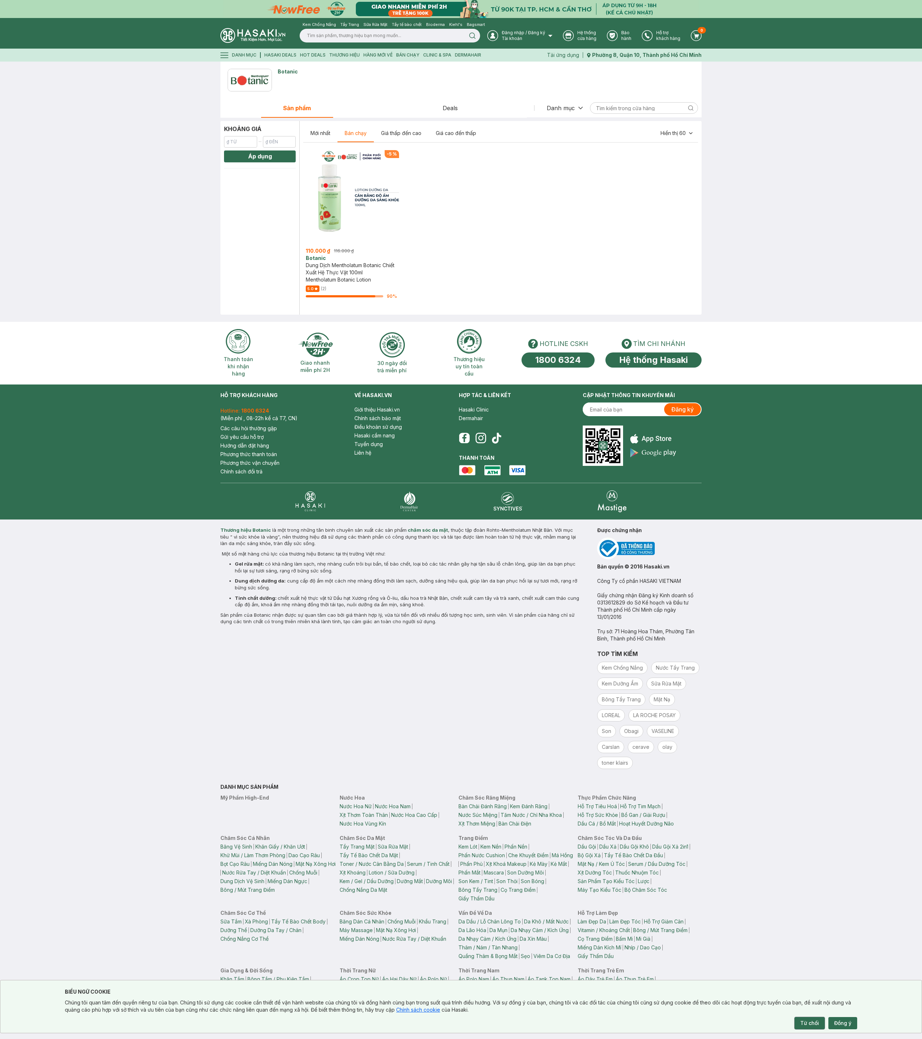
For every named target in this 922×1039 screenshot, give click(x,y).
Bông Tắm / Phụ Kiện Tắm (278, 979)
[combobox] (677, 133)
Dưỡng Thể (233, 930)
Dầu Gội (587, 847)
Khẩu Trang (432, 921)
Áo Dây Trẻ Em (595, 979)
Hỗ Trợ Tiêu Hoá (597, 806)
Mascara (494, 872)
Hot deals (313, 55)
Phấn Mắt (469, 872)
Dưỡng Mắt (410, 881)
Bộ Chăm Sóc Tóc (646, 890)
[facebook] (464, 438)
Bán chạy (356, 133)
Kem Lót (467, 847)
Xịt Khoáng (353, 872)
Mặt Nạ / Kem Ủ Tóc (601, 864)
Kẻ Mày (538, 864)
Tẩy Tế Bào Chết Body (298, 921)
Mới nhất (320, 133)
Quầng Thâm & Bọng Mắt (488, 956)
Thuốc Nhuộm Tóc (637, 872)
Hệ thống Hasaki (653, 360)
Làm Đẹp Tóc (625, 921)
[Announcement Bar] (461, 9)
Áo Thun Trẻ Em (635, 979)
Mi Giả (643, 939)
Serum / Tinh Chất (428, 864)
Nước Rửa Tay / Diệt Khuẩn (254, 872)
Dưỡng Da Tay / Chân (275, 930)
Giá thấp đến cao (401, 133)
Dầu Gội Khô (634, 847)
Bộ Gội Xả (589, 855)
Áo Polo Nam (473, 979)
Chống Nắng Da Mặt (363, 890)
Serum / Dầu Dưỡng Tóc (656, 864)
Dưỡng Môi (439, 881)
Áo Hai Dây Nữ (399, 979)
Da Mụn (498, 930)
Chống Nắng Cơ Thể (244, 939)
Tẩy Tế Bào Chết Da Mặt (369, 855)
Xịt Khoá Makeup (506, 864)
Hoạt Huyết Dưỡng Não (646, 823)
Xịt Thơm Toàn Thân (364, 815)
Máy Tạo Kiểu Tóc (599, 890)
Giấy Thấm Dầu (476, 898)
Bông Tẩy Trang (477, 890)
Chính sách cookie (418, 1010)
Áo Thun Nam (508, 979)
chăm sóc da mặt (428, 530)
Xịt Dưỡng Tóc (595, 872)
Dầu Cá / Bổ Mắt (597, 823)
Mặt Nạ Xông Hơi (316, 864)
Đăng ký (682, 409)
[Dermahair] (409, 501)
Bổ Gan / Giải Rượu (643, 815)
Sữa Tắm (231, 921)
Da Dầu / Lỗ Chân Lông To (489, 921)
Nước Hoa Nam (393, 806)
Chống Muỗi (303, 872)
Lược (643, 881)
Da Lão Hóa (472, 930)
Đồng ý (842, 1023)
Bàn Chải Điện (514, 823)
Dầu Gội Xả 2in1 (670, 847)
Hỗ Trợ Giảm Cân (664, 921)
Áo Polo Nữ (433, 979)
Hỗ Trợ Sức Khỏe (598, 815)
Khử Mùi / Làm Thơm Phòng (252, 855)
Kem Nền (490, 847)
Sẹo (525, 956)
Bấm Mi (624, 939)
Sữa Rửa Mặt (393, 847)
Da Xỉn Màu (533, 939)
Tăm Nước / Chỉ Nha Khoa (531, 815)
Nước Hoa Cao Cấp (414, 815)
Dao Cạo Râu (304, 855)
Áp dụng (260, 156)
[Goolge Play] (653, 453)
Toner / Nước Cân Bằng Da (372, 864)
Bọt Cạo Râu (235, 864)
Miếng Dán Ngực (287, 881)
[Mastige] (612, 501)
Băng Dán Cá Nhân (362, 921)
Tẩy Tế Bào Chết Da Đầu (633, 855)
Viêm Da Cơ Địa (551, 956)
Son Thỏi (507, 881)
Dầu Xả (608, 847)
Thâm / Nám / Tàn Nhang (488, 947)
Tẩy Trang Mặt (357, 847)
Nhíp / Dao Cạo (643, 947)
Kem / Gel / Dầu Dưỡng (367, 881)
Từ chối (809, 1023)
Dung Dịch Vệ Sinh (242, 881)
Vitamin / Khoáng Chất (604, 930)
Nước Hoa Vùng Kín (363, 823)
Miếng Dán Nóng (272, 864)
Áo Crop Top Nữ (359, 979)
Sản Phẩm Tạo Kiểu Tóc (606, 881)
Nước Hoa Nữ (356, 806)
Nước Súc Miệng (477, 815)
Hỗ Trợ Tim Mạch (640, 806)
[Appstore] (653, 439)
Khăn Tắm (232, 979)
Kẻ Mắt (559, 864)
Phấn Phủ (471, 864)
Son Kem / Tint (475, 881)
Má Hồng (562, 855)
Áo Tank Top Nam (549, 979)
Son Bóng (532, 881)
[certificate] (649, 548)
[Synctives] (508, 501)
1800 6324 (558, 360)
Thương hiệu (344, 55)
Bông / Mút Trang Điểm (247, 890)
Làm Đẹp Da (592, 921)
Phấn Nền (516, 847)
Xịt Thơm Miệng (476, 823)
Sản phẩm (297, 108)
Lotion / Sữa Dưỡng (392, 872)
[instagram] (480, 438)
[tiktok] (496, 438)
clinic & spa (437, 55)
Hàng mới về (378, 55)
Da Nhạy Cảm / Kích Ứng (540, 930)
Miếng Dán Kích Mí (599, 947)
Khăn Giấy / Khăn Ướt (280, 847)
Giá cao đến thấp (456, 133)
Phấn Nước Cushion (481, 855)
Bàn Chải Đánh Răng (482, 806)
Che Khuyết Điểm (528, 855)
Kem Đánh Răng (528, 806)
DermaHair (468, 55)
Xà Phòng (256, 921)
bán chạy (408, 55)
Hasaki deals (280, 55)
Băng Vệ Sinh (236, 847)
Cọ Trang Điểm (518, 890)
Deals (450, 108)
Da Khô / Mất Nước (546, 921)
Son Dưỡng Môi (525, 872)
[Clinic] (310, 501)
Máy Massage (356, 930)
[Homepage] (252, 35)
